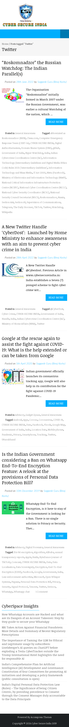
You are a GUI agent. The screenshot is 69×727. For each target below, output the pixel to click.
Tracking (42, 434)
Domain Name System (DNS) (36, 148)
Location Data (39, 429)
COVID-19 (58, 419)
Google (38, 572)
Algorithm (39, 552)
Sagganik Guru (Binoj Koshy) (52, 82)
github (56, 148)
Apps (25, 419)
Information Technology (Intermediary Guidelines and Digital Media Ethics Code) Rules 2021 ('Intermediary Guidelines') (34, 162)
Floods (47, 424)
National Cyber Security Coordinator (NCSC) (25, 192)
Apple (28, 557)
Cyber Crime (8, 313)
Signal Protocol (19, 586)
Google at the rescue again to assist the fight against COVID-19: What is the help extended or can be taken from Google (34, 346)
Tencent (33, 586)
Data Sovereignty (25, 567)
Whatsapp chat (22, 591)
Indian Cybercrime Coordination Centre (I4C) (40, 318)
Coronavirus (45, 419)
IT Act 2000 (39, 172)
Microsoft (39, 576)
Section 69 (20, 202)
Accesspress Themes (41, 717)
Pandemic (7, 434)
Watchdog (57, 207)
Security (6, 586)
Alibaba (50, 552)
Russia (61, 197)
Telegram (7, 207)
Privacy (17, 434)
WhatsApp (7, 591)
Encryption (41, 567)
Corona (33, 419)
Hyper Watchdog (34, 153)
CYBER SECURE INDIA (42, 143)
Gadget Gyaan (33, 414)
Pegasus (15, 581)
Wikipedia (7, 212)
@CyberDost (56, 309)
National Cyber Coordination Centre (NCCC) (43, 187)
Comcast (16, 562)
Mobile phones (55, 429)
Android (17, 419)
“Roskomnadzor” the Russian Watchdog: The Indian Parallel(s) (31, 68)
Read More (56, 121)
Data (28, 424)
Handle (5, 318)
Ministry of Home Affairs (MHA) (19, 323)
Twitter (47, 207)
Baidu (35, 557)
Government (49, 572)
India (47, 153)
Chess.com (32, 138)
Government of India (13, 153)
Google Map (58, 424)
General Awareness (25, 133)
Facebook (37, 424)
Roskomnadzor (48, 197)
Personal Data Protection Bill (36, 581)
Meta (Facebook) (56, 172)
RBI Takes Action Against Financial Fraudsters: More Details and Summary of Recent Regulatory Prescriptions (34, 630)
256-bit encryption (23, 552)
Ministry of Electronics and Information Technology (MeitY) (34, 177)
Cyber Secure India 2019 (44, 723)
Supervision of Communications (44, 202)
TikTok (38, 207)
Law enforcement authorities (17, 576)
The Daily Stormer (23, 207)
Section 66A (8, 202)
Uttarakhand (8, 439)
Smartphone (29, 434)
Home (5, 43)
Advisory (19, 414)
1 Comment (42, 591)
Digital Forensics (34, 547)
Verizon (51, 586)
